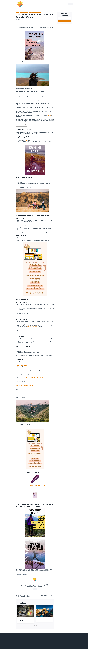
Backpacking (22, 574)
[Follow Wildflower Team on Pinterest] (36, 589)
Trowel (18, 368)
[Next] (51, 615)
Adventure (17, 574)
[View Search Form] (64, 4)
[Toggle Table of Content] (25, 125)
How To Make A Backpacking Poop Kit (47, 594)
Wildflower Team (18, 19)
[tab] (34, 625)
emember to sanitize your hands (32, 326)
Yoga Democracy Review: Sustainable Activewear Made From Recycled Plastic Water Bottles (24, 595)
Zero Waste (47, 3)
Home (27, 3)
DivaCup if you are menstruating (22, 365)
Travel (60, 3)
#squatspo (49, 115)
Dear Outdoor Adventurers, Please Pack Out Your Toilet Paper (32, 377)
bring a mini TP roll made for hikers (26, 307)
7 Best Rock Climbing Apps (43, 619)
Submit (64, 21)
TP (17, 361)
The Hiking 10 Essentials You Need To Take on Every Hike (31, 316)
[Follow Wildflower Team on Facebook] (34, 589)
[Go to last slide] (18, 615)
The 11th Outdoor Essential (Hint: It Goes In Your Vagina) (31, 333)
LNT (26, 140)
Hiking (26, 574)
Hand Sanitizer (19, 364)
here (32, 121)
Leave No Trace (39, 3)
